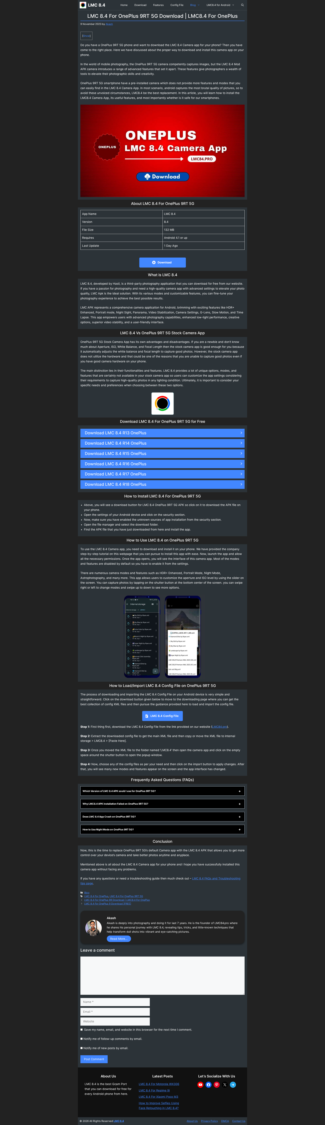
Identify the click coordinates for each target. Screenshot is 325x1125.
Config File (176, 5)
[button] (242, 5)
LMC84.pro (219, 726)
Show (86, 35)
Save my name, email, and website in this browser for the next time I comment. (138, 1029)
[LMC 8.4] (83, 5)
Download (140, 5)
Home (124, 5)
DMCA (225, 1121)
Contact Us (238, 1121)
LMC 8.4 (96, 5)
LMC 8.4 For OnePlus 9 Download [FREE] (107, 903)
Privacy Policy (209, 1121)
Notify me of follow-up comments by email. (112, 1039)
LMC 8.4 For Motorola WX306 (159, 1084)
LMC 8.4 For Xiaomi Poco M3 (158, 1096)
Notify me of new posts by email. (105, 1048)
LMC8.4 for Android (218, 5)
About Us (192, 1121)
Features (158, 5)
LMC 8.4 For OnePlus (96, 896)
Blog (193, 5)
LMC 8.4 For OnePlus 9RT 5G (126, 896)
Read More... (119, 938)
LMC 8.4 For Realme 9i (154, 1090)
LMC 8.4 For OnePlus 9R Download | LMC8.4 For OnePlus (117, 899)
